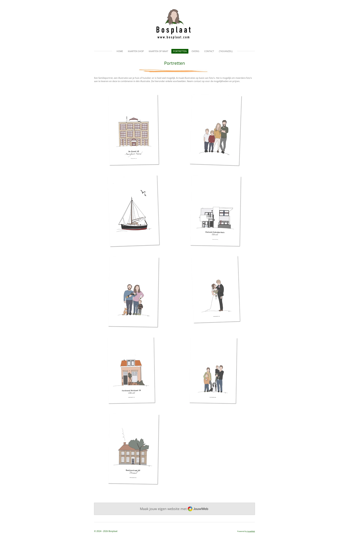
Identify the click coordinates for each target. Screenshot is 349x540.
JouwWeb (251, 531)
